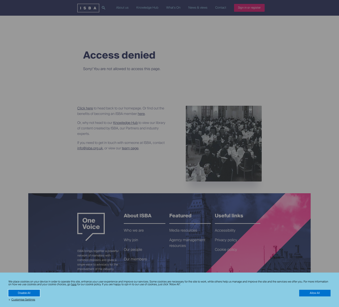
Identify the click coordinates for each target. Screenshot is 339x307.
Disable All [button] (24, 293)
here (74, 284)
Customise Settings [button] (23, 299)
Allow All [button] (315, 293)
